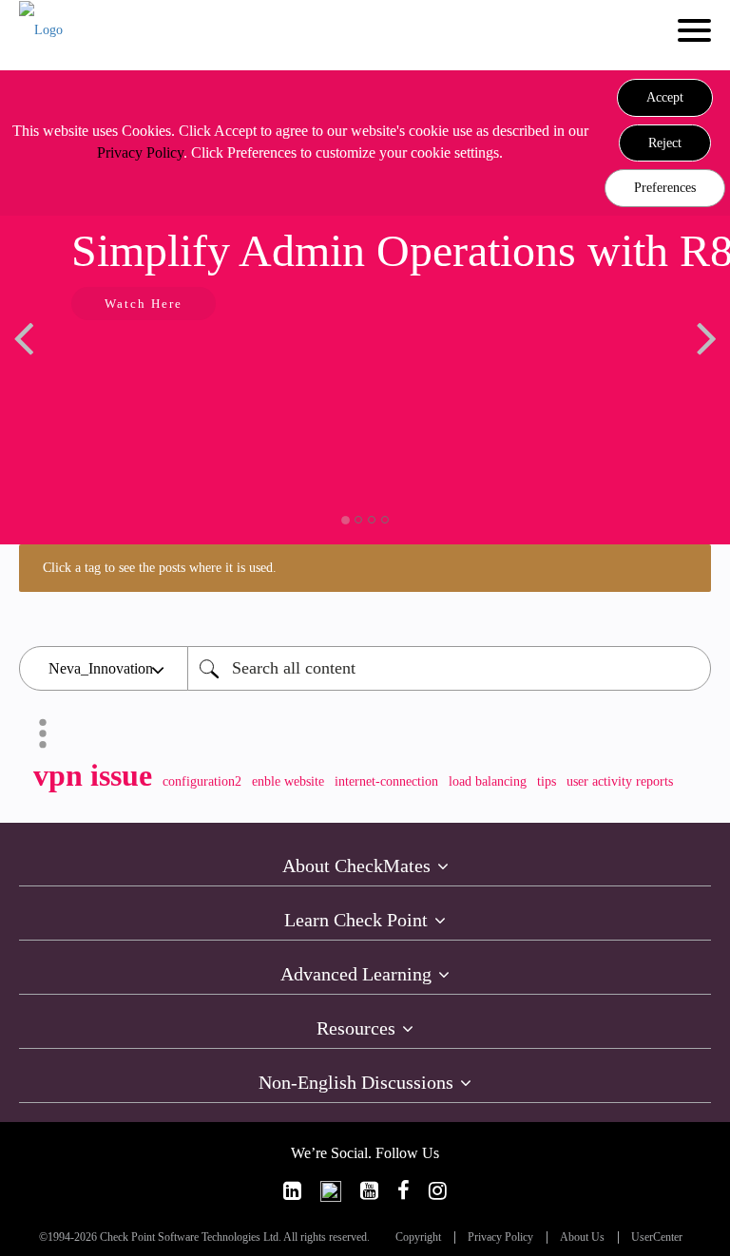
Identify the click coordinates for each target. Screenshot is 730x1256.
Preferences (665, 188)
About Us (582, 1237)
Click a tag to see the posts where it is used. (160, 568)
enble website (288, 781)
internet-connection (386, 781)
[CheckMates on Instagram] (437, 1191)
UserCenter (656, 1237)
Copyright (418, 1237)
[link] (292, 1191)
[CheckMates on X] (331, 1191)
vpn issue (92, 775)
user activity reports (620, 781)
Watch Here (143, 303)
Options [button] (43, 733)
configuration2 (202, 781)
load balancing (488, 781)
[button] (665, 98)
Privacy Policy (140, 152)
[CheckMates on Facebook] (403, 1191)
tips (546, 781)
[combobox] (449, 668)
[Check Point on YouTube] (369, 1191)
